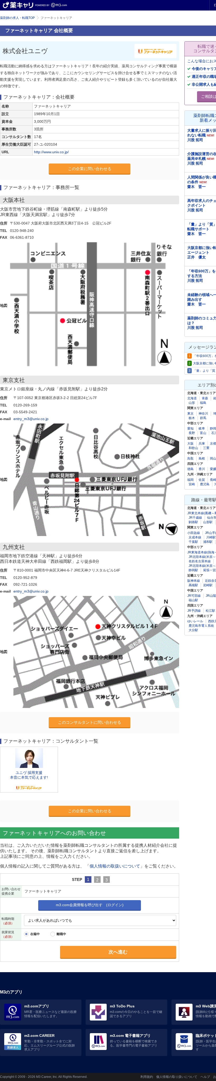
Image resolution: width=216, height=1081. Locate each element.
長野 (192, 433)
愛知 (190, 428)
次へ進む (118, 952)
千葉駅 (193, 542)
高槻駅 (193, 585)
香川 (202, 469)
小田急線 (193, 533)
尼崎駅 (208, 585)
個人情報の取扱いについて (115, 866)
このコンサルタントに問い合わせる (89, 722)
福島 (203, 403)
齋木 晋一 (196, 187)
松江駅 (210, 611)
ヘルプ (205, 1077)
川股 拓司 (195, 140)
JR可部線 (194, 596)
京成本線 (195, 537)
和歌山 (193, 448)
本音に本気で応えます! (29, 777)
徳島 (190, 469)
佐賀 (202, 480)
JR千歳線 (195, 517)
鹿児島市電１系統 (201, 626)
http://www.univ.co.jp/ (51, 152)
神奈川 (203, 413)
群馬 (203, 418)
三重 (206, 448)
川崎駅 (211, 537)
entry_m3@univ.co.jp (30, 419)
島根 (202, 458)
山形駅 (208, 522)
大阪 (190, 443)
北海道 (192, 398)
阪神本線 (193, 581)
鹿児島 (204, 484)
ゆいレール (195, 621)
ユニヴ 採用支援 (29, 773)
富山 (203, 433)
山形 (192, 403)
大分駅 (193, 630)
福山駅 (193, 600)
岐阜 (202, 428)
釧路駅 (193, 522)
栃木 (192, 418)
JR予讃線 (194, 611)
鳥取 (190, 458)
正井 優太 (196, 257)
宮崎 (192, 484)
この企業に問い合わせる (89, 168)
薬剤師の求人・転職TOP (17, 18)
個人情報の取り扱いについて (176, 1077)
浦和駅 (208, 542)
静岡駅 (193, 570)
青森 (205, 398)
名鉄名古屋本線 (200, 561)
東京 (190, 413)
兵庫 (202, 443)
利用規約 (146, 1077)
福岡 (190, 480)
